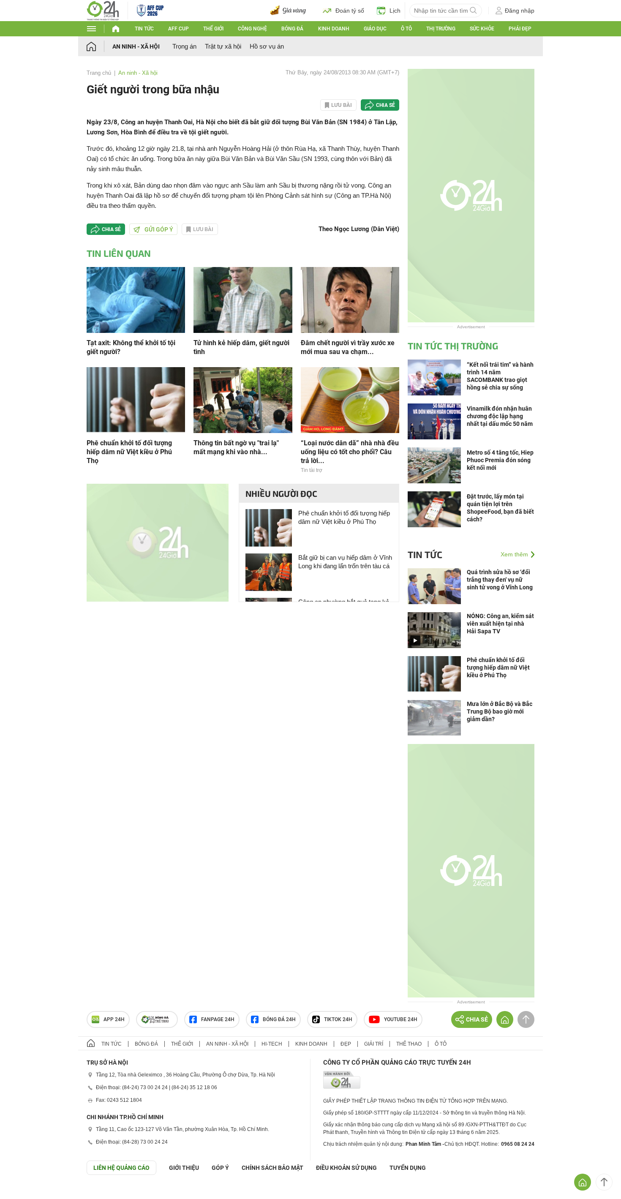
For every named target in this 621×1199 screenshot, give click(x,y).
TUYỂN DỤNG (407, 1167)
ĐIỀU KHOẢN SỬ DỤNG (346, 1167)
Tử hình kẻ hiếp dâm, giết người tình (241, 347)
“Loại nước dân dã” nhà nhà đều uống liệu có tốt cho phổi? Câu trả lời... (350, 452)
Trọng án (184, 46)
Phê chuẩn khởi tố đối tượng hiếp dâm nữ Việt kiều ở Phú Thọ (129, 452)
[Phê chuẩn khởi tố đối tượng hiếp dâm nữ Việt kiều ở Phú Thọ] (136, 399)
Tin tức (144, 29)
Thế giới (213, 29)
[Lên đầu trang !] (604, 1182)
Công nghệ (252, 29)
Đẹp (345, 1044)
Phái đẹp (520, 29)
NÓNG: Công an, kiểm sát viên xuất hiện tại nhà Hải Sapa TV (500, 624)
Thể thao (409, 1044)
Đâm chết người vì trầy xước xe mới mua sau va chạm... (348, 347)
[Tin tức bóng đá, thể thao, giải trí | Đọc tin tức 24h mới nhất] (103, 10)
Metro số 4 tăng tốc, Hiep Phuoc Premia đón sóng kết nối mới (500, 460)
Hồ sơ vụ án (267, 46)
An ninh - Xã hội (136, 46)
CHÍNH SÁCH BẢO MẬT (272, 1167)
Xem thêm (514, 554)
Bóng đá (292, 29)
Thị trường (440, 29)
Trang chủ (99, 73)
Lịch (394, 10)
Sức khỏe (482, 29)
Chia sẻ (385, 105)
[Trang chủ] (99, 46)
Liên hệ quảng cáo (121, 1167)
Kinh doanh (333, 29)
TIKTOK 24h (338, 1019)
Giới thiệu (184, 1167)
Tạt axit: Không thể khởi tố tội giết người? (131, 347)
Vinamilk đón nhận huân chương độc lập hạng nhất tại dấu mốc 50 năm (500, 416)
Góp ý (220, 1167)
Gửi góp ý (158, 229)
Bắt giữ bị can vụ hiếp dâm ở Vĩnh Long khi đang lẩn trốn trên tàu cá (345, 562)
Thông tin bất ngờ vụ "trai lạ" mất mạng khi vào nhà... (236, 447)
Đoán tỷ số (349, 10)
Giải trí (373, 1044)
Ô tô (406, 29)
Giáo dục (375, 29)
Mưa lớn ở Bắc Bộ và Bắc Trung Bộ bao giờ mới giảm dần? (499, 711)
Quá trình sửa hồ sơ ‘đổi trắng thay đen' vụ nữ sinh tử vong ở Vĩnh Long (500, 580)
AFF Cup (178, 29)
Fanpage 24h (217, 1019)
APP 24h (114, 1019)
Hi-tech (271, 1044)
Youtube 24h (400, 1019)
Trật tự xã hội (223, 46)
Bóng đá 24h (279, 1019)
